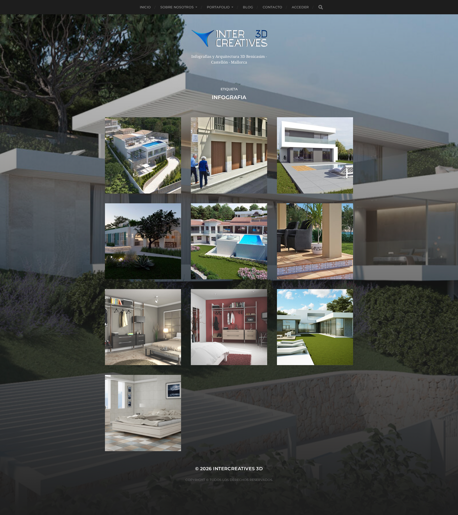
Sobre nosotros (177, 7)
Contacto (272, 7)
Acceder (300, 7)
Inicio (145, 7)
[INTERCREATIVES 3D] (229, 38)
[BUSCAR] (320, 7)
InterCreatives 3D (238, 468)
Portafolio (218, 7)
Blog (248, 7)
